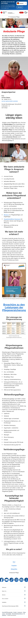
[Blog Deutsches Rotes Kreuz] (21, 580)
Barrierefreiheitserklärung (17, 613)
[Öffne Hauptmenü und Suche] (25, 12)
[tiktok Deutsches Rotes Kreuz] (11, 580)
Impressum (19, 612)
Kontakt (15, 612)
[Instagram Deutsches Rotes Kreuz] (16, 580)
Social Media (8, 613)
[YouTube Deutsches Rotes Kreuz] (6, 580)
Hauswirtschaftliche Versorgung (12, 219)
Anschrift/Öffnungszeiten (7, 612)
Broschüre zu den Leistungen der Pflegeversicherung (14, 307)
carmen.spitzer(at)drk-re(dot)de (10, 101)
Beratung (6, 215)
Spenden (21, 12)
